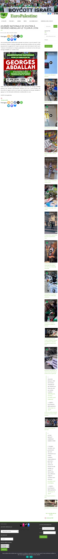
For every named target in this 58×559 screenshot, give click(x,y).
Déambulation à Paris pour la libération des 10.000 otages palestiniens (50, 295)
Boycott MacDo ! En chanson (50, 127)
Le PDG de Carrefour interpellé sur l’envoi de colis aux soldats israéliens (51, 414)
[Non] (56, 555)
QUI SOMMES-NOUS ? (33, 21)
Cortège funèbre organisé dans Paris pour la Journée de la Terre (51, 237)
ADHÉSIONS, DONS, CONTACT (47, 21)
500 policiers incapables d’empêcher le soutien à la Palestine (50, 324)
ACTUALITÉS (3, 21)
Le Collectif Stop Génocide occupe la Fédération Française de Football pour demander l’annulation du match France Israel (51, 341)
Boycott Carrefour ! (48, 102)
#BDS (49, 393)
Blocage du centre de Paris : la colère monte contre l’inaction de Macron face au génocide (51, 372)
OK (27, 556)
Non (31, 556)
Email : (46, 34)
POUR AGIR (11, 21)
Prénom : (46, 39)
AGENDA (19, 21)
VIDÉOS (25, 21)
